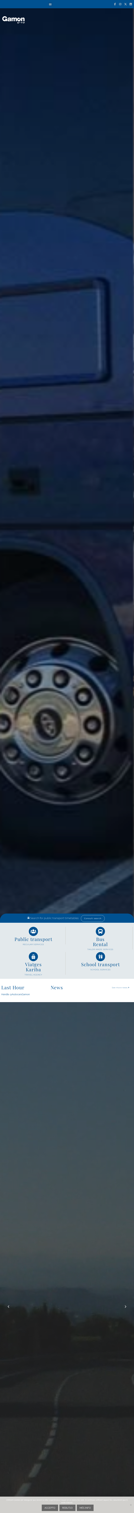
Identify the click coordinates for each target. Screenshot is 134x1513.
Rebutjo (67, 1507)
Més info (85, 1507)
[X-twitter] (125, 4)
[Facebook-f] (115, 4)
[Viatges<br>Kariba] (33, 956)
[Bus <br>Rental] (100, 931)
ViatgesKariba (33, 966)
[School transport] (100, 956)
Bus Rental (100, 941)
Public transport (33, 939)
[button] (50, 4)
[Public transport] (33, 931)
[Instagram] (120, 4)
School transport (100, 964)
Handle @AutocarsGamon (15, 994)
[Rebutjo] (130, 1505)
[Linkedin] (130, 4)
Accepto (49, 1507)
